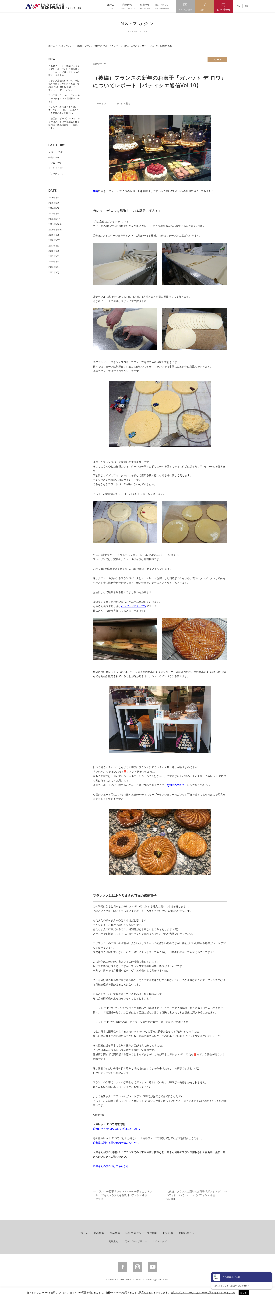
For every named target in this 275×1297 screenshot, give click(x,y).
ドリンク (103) (55, 167)
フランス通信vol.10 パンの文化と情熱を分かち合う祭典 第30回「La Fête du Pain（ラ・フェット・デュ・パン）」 (64, 85)
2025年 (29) (54, 202)
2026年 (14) (54, 197)
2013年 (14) (54, 266)
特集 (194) (53, 157)
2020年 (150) (55, 229)
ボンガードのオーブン (133, 606)
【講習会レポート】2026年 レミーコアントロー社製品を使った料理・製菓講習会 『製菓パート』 (64, 123)
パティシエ (102, 103)
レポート (217, 59)
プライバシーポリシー (135, 1241)
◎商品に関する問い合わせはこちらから (116, 1142)
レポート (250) (55, 151)
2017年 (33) (54, 245)
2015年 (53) (54, 256)
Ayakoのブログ (175, 785)
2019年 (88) (54, 234)
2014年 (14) (54, 261)
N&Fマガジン (162, 6)
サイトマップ (159, 1241)
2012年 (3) (53, 272)
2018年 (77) (54, 240)
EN (238, 6)
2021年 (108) (55, 224)
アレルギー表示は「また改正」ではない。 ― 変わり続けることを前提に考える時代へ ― (64, 110)
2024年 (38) (54, 208)
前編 (95, 191)
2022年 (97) (54, 218)
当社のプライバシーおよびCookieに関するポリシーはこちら (203, 1292)
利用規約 (113, 1241)
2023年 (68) (54, 213)
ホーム (110, 6)
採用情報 (152, 1233)
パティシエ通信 (122, 103)
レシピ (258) (54, 162)
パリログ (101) (55, 173)
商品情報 (127, 6)
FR (246, 6)
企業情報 (145, 6)
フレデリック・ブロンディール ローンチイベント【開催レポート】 (64, 98)
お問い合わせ (187, 1233)
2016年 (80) (54, 250)
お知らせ (168, 1233)
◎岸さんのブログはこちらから (111, 1166)
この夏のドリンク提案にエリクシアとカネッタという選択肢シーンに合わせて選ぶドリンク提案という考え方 (64, 70)
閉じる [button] (243, 1292)
